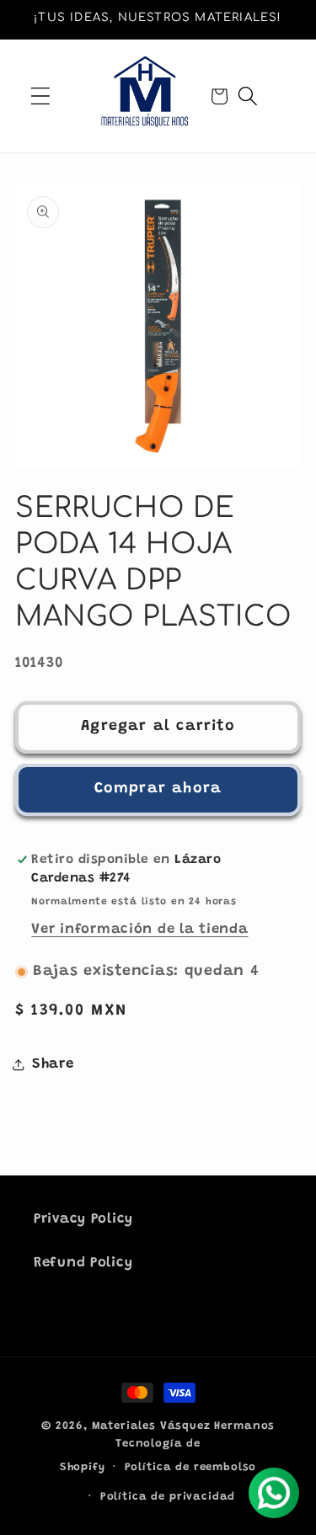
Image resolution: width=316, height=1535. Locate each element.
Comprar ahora (158, 789)
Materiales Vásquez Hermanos (184, 1425)
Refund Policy (83, 1263)
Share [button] (53, 1064)
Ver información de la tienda (139, 929)
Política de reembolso (191, 1467)
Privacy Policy (83, 1219)
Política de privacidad (167, 1496)
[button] (41, 96)
